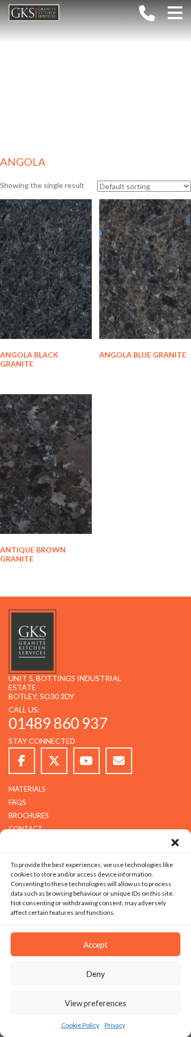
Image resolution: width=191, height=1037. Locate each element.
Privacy (115, 1025)
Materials (27, 789)
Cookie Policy (80, 1025)
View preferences (95, 1003)
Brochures (28, 815)
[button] (175, 842)
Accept (95, 944)
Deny (95, 974)
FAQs (17, 802)
